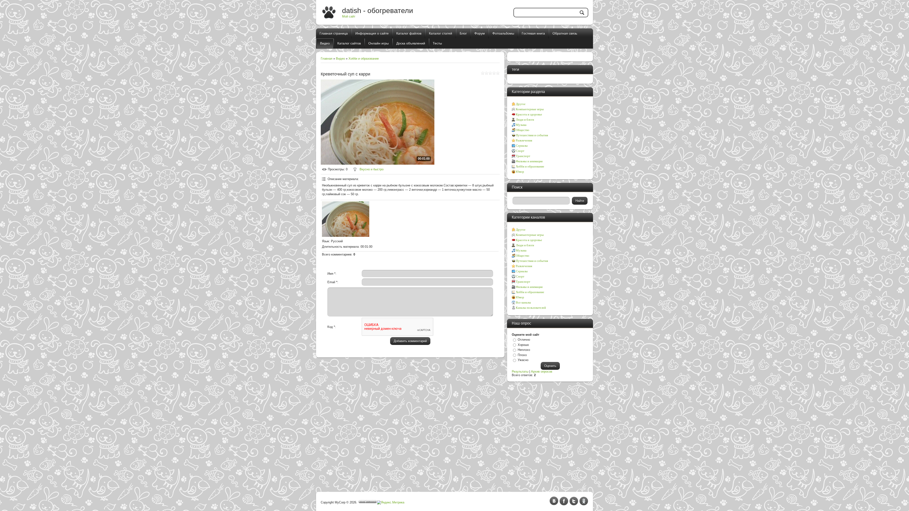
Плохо (522, 355)
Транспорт (523, 156)
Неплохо (524, 350)
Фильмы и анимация (529, 161)
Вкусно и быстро (371, 169)
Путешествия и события (532, 135)
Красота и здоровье (529, 114)
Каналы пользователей (531, 307)
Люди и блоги (525, 119)
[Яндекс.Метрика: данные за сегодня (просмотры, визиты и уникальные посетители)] (390, 502)
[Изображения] (345, 219)
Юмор (520, 171)
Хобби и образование (363, 58)
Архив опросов (541, 371)
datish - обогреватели (377, 10)
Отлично (524, 339)
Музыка (521, 125)
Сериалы (522, 145)
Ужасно (523, 360)
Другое (521, 104)
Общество (522, 130)
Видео (340, 58)
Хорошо (523, 345)
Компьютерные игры (530, 109)
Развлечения (524, 140)
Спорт (520, 151)
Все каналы (523, 302)
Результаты (520, 371)
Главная (326, 58)
